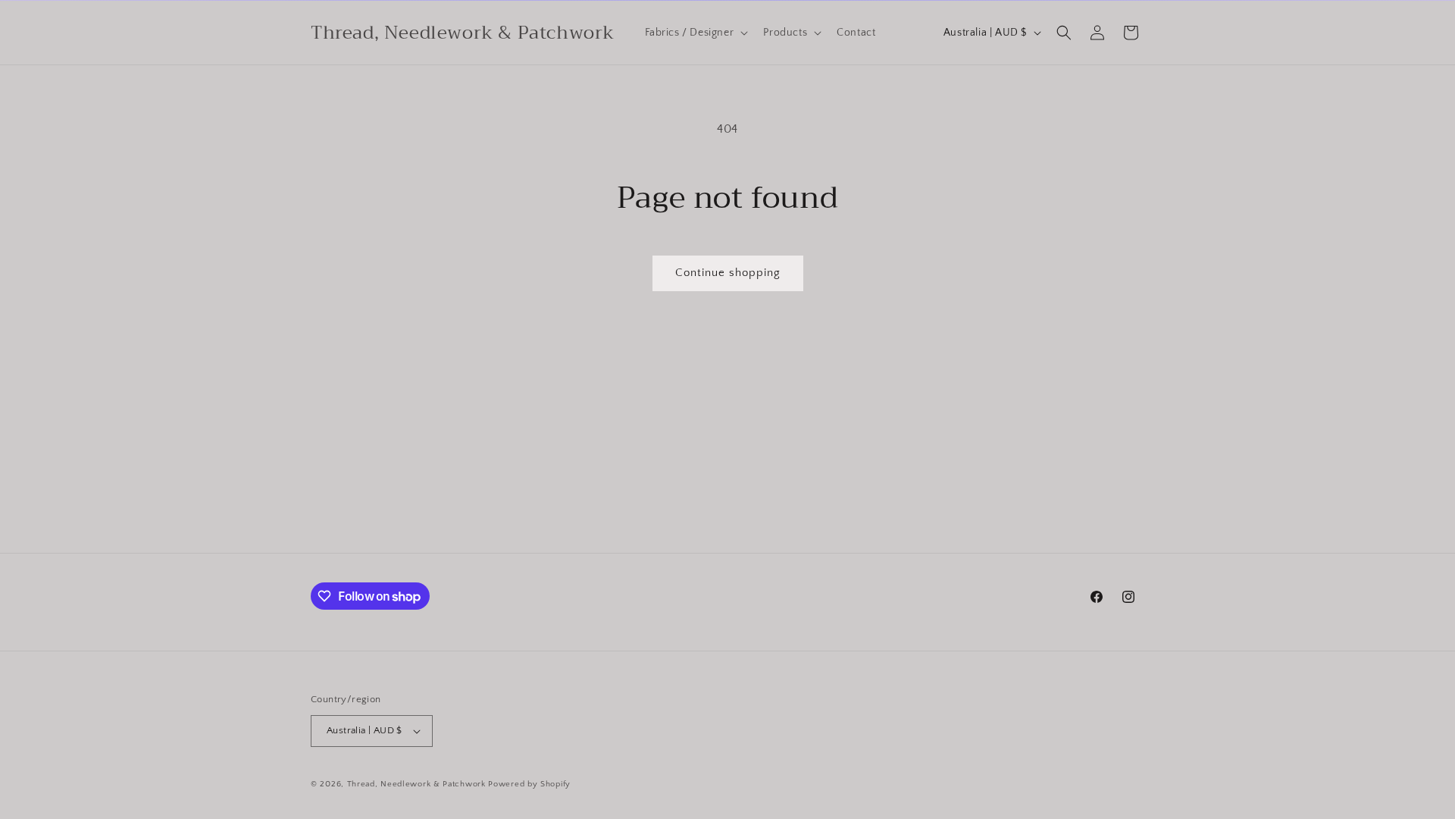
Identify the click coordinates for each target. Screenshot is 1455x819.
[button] (695, 33)
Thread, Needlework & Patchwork (416, 784)
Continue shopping (728, 272)
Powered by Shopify (529, 784)
